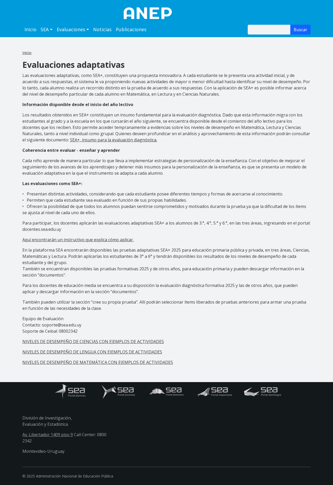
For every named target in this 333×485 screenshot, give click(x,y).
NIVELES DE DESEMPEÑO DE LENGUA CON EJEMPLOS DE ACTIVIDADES (92, 352)
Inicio (30, 29)
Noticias (102, 29)
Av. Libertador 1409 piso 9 (47, 434)
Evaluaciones (71, 29)
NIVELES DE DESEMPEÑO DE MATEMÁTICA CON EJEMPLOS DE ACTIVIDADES (97, 362)
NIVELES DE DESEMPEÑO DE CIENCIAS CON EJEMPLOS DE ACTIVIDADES (93, 341)
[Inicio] (166, 13)
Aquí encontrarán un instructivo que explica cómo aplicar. (78, 239)
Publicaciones (131, 29)
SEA (45, 29)
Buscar (300, 29)
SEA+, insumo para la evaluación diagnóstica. (113, 140)
